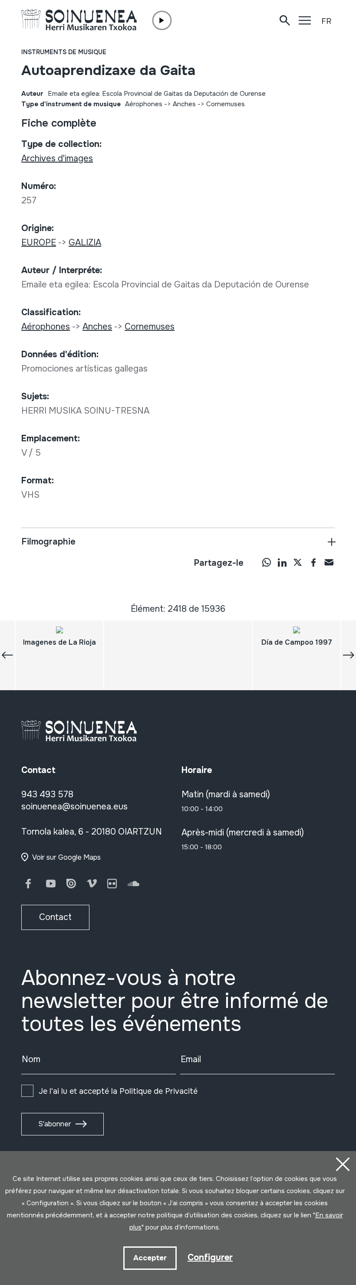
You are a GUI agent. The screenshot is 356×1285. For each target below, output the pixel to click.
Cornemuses (225, 104)
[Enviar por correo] (329, 561)
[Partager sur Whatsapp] (266, 561)
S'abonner (54, 1123)
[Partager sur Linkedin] (282, 561)
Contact (55, 917)
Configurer (210, 1257)
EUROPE (38, 242)
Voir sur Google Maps (66, 857)
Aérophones (143, 104)
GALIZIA (85, 242)
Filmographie (48, 541)
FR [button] (326, 21)
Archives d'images (57, 158)
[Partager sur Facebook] (313, 561)
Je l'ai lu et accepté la (118, 1091)
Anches (184, 104)
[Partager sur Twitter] (297, 561)
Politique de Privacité (158, 1091)
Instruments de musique (63, 52)
